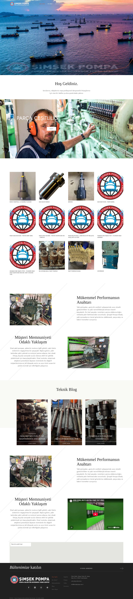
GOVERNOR (100, 271)
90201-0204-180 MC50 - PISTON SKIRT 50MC (21, 236)
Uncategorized (32, 433)
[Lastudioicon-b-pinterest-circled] (47, 587)
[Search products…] (101, 3)
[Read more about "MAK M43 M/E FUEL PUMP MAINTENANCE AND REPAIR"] (66, 422)
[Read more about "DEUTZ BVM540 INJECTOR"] (100, 422)
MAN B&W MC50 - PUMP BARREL (106, 202)
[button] (64, 68)
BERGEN (70, 202)
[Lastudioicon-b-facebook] (29, 587)
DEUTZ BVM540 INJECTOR (101, 439)
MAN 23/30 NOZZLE (44, 202)
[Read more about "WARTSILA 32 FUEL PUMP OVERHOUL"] (32, 422)
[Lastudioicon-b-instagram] (41, 587)
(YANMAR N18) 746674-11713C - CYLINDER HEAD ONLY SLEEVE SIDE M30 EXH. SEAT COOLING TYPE (22, 272)
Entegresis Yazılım (21, 598)
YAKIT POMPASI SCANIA (74, 271)
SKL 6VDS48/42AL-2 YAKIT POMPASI (48, 271)
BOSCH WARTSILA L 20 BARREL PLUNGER (20, 202)
